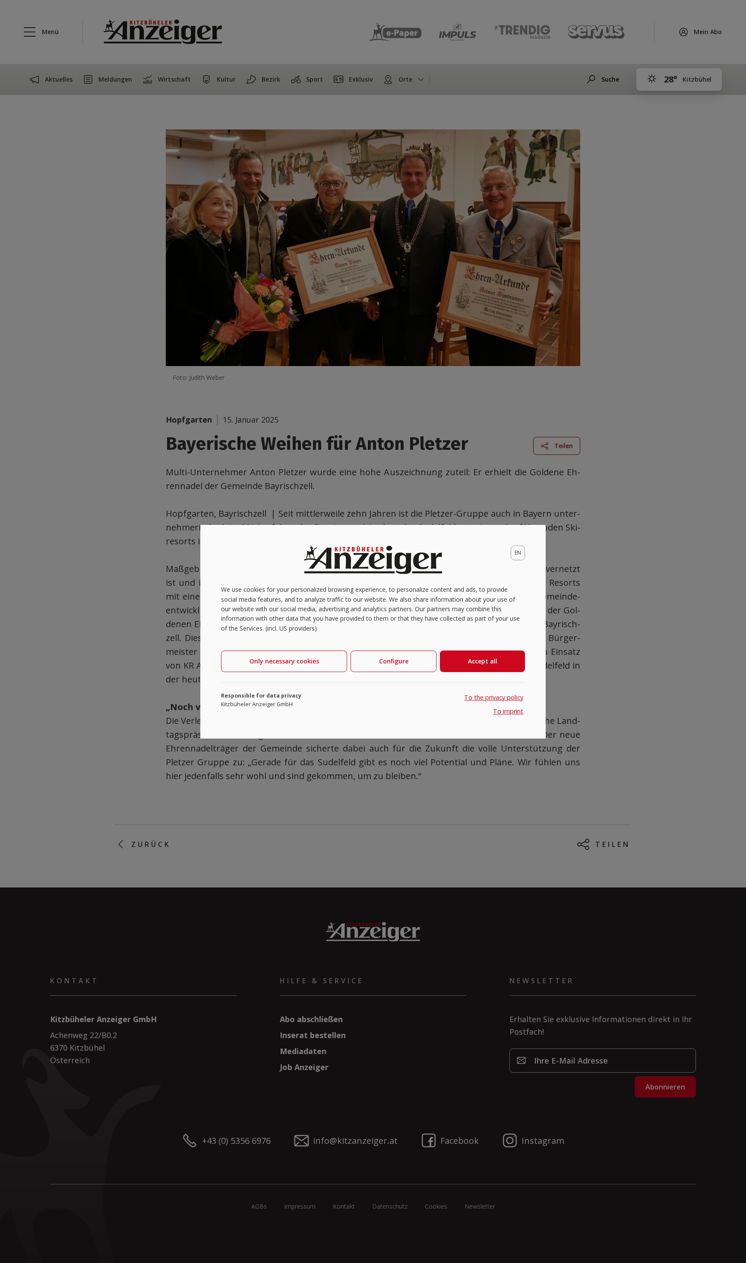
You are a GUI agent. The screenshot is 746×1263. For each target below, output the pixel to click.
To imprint (508, 711)
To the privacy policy (493, 697)
